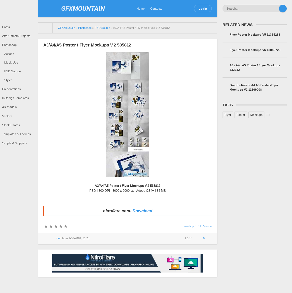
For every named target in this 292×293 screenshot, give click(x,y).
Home (141, 8)
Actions (9, 53)
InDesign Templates (15, 98)
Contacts (156, 8)
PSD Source (12, 71)
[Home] (45, 28)
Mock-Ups (11, 62)
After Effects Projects (16, 36)
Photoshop (9, 44)
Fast (58, 238)
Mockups (256, 114)
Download (142, 211)
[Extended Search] (275, 8)
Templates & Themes (16, 134)
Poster (240, 114)
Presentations (11, 89)
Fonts (6, 27)
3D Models (9, 107)
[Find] (283, 8)
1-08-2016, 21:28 (79, 238)
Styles (8, 80)
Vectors (7, 116)
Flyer (227, 114)
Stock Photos (11, 125)
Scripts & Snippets (14, 143)
